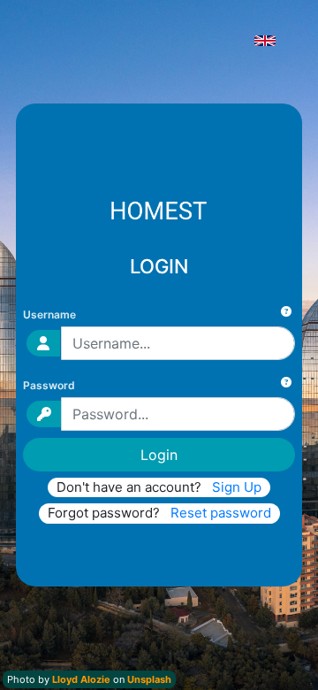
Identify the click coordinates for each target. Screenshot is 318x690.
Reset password (220, 512)
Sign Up (236, 487)
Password (49, 385)
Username (49, 314)
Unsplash (149, 679)
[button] (268, 39)
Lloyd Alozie (81, 679)
